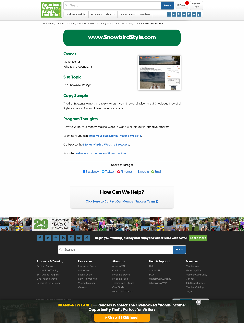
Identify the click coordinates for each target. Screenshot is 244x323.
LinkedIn (143, 172)
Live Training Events (47, 278)
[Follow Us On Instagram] (189, 14)
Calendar (190, 278)
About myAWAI (193, 270)
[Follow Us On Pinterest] (179, 14)
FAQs (151, 274)
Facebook (92, 172)
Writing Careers (56, 23)
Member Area (193, 266)
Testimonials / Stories (123, 283)
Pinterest (126, 172)
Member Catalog (195, 287)
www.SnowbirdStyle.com (122, 37)
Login (189, 291)
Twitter (110, 172)
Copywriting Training (47, 270)
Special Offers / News (48, 283)
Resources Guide (87, 266)
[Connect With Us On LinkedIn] (184, 14)
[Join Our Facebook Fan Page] (169, 14)
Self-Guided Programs (48, 274)
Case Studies (119, 287)
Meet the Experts (121, 274)
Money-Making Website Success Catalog (112, 23)
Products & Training (76, 14)
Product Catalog (45, 266)
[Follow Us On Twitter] (174, 14)
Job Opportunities (195, 283)
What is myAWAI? (158, 283)
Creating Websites (77, 23)
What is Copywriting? (160, 278)
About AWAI (118, 266)
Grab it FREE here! (123, 317)
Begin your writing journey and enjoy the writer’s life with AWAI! (150, 238)
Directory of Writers (122, 291)
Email (158, 172)
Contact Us (155, 270)
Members (145, 14)
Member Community (196, 274)
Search (167, 5)
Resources (96, 14)
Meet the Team (120, 278)
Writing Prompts (86, 283)
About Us (110, 14)
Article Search (85, 270)
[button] (182, 5)
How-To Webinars (87, 278)
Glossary (82, 287)
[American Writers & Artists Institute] (51, 9)
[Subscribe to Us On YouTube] (194, 14)
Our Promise (118, 270)
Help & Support (128, 14)
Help (151, 266)
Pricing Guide (85, 274)
